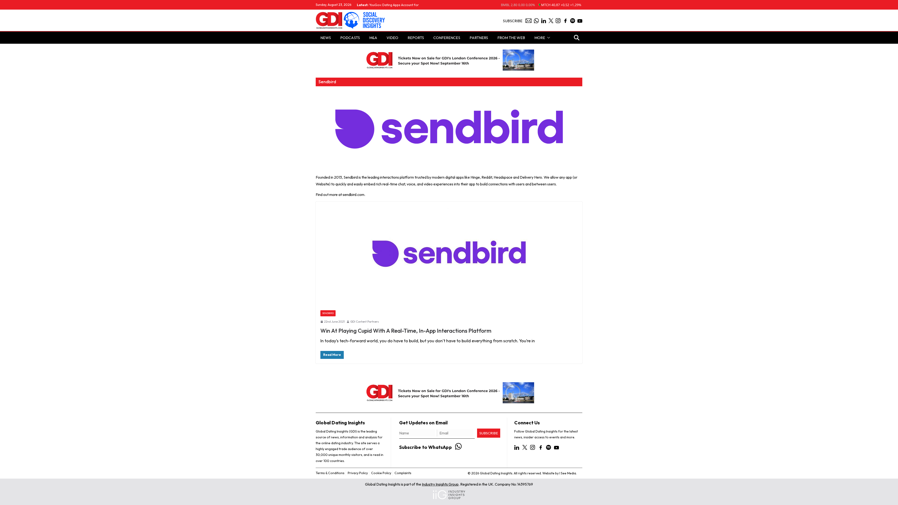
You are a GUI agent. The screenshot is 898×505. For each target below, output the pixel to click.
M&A (373, 37)
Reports (416, 37)
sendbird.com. (354, 194)
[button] (547, 37)
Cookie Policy (381, 473)
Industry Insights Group (440, 484)
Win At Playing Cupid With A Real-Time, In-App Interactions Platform (405, 330)
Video (392, 37)
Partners (479, 37)
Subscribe (512, 20)
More (539, 37)
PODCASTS (350, 37)
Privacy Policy (358, 473)
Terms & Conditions (330, 473)
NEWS (325, 37)
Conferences (446, 37)
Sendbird (328, 313)
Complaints (403, 473)
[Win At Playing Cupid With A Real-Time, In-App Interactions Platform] (449, 254)
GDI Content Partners (364, 321)
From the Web (511, 37)
